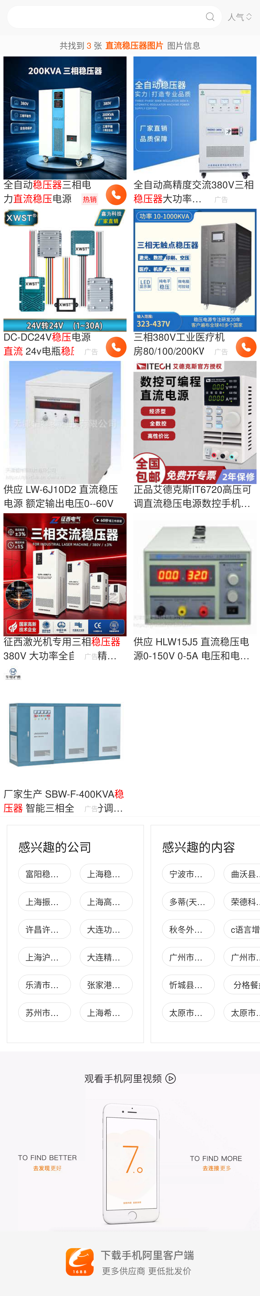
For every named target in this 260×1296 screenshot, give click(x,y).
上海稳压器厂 (112, 874)
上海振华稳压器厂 (58, 901)
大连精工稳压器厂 (120, 957)
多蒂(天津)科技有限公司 (213, 901)
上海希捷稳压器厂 (120, 1012)
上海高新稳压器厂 (120, 901)
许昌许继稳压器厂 (58, 929)
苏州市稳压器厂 (54, 1012)
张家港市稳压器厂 (120, 985)
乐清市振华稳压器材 (62, 985)
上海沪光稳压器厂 (58, 957)
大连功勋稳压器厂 (120, 929)
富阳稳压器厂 (50, 874)
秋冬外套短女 (194, 929)
